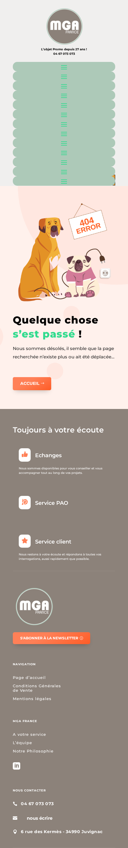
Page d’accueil (29, 677)
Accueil (29, 383)
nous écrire (39, 818)
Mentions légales (32, 698)
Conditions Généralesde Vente (37, 688)
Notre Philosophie (33, 751)
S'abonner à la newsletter (49, 638)
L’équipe (22, 742)
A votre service (29, 734)
